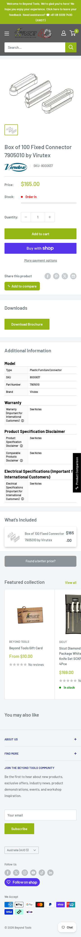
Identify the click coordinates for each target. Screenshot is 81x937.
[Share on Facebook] (48, 276)
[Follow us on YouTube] (33, 872)
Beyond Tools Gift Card (26, 648)
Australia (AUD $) (18, 850)
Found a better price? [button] (41, 561)
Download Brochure (27, 324)
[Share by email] (73, 276)
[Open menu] (6, 33)
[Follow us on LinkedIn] (50, 872)
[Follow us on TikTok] (42, 872)
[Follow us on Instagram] (25, 872)
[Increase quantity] (49, 217)
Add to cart (40, 234)
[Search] (70, 47)
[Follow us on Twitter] (16, 872)
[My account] (63, 33)
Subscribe (19, 828)
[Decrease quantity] (26, 217)
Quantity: (11, 217)
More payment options (40, 260)
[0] (73, 33)
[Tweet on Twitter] (65, 276)
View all (70, 582)
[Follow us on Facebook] (7, 872)
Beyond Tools (19, 641)
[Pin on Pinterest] (56, 276)
